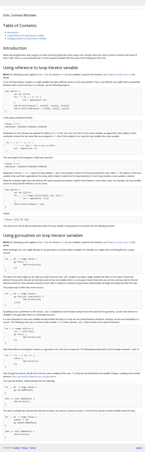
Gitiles (17, 447)
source (139, 447)
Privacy (25, 447)
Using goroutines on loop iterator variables (27, 38)
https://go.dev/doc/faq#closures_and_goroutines (34, 376)
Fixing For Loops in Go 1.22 (119, 74)
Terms (33, 447)
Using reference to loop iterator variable (25, 35)
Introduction (13, 32)
